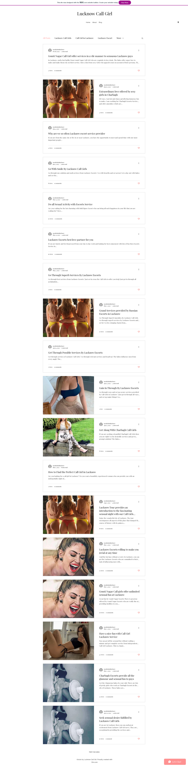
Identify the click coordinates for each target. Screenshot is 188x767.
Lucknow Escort (105, 38)
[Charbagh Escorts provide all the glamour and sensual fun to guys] (68, 683)
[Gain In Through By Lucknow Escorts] (68, 395)
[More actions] (139, 50)
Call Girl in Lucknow (85, 38)
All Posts (46, 38)
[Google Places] (178, 22)
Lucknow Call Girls (63, 38)
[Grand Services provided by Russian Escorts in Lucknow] (68, 318)
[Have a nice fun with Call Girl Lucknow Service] (68, 641)
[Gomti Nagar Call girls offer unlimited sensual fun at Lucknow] (68, 599)
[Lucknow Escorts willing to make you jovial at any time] (68, 557)
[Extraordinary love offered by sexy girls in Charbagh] (68, 99)
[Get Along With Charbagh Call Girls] (68, 437)
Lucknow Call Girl (94, 13)
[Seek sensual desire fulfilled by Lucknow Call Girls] (68, 725)
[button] (142, 38)
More (119, 38)
